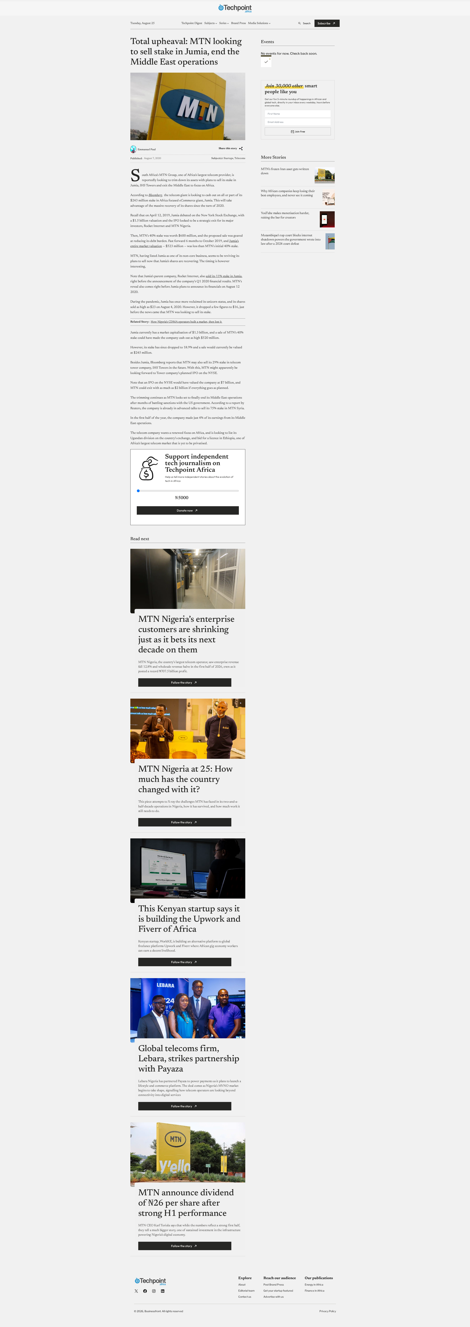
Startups (228, 158)
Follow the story (181, 682)
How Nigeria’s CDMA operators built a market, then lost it (186, 321)
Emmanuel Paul (147, 149)
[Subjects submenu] (216, 23)
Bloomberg (155, 195)
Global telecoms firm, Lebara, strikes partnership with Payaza (188, 1059)
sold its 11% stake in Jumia (224, 276)
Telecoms (239, 158)
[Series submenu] (228, 23)
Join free (300, 131)
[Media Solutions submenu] (270, 23)
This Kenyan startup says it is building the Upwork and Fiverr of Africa (189, 919)
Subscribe (324, 23)
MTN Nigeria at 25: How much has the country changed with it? (185, 779)
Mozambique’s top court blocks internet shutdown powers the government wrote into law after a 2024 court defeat (291, 240)
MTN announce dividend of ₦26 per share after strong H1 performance (186, 1203)
